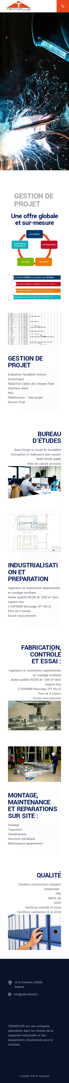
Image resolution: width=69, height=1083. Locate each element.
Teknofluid (44, 1076)
